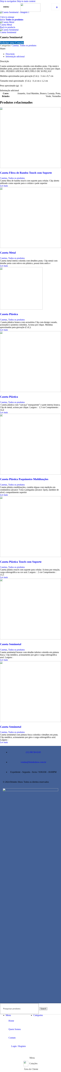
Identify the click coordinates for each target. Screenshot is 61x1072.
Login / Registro (18, 1046)
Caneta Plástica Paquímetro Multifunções (24, 479)
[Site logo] (30, 11)
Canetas (15, 45)
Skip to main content (26, 1)
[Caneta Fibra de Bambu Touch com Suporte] (30, 167)
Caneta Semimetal (8, 32)
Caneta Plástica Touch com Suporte (20, 561)
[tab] (10, 54)
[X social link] (13, 48)
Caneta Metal (6, 24)
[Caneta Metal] (30, 247)
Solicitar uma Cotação (12, 42)
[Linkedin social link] (23, 48)
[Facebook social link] (8, 48)
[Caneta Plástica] (21, 309)
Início (3, 19)
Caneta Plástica (9, 314)
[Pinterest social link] (18, 48)
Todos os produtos (14, 19)
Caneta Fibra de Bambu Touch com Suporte (26, 172)
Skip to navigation (8, 1)
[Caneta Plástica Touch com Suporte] (30, 556)
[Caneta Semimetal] (30, 638)
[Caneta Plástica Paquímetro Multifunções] (30, 474)
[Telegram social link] (28, 48)
